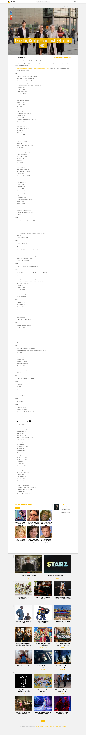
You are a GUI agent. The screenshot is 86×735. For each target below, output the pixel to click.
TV (28, 578)
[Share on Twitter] (11, 14)
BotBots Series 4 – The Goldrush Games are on (43, 690)
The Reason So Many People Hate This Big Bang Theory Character (33, 523)
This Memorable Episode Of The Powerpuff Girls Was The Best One (20, 523)
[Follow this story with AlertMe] (11, 19)
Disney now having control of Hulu (24, 68)
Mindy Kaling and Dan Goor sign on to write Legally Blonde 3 (23, 712)
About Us (41, 726)
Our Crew (37, 726)
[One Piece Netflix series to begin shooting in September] (43, 634)
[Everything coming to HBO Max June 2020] (23, 612)
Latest (43, 721)
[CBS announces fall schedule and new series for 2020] (62, 681)
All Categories (63, 726)
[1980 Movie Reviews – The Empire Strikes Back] (62, 657)
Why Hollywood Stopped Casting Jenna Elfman (20, 539)
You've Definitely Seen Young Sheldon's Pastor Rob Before (33, 540)
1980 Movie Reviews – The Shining (23, 666)
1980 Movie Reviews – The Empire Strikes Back (62, 666)
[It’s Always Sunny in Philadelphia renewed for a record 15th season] (23, 634)
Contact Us (46, 726)
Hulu (55, 57)
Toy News (43, 693)
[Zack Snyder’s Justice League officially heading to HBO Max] (23, 681)
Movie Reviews (62, 669)
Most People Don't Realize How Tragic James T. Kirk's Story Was (46, 540)
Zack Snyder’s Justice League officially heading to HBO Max (23, 690)
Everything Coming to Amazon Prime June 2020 (43, 598)
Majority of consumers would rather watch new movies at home (63, 644)
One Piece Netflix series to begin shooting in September (43, 644)
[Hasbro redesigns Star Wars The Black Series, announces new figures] (62, 588)
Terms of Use (58, 726)
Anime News (41, 647)
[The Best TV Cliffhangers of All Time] (28, 564)
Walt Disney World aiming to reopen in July (62, 622)
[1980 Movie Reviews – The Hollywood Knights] (23, 588)
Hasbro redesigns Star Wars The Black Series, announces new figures (63, 598)
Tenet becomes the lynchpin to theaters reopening (62, 712)
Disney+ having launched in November (41, 68)
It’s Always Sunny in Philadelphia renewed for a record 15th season (23, 644)
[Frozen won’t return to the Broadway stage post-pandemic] (43, 703)
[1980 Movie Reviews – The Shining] (23, 657)
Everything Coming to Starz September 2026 (58, 575)
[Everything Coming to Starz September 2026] (57, 564)
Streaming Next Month (62, 57)
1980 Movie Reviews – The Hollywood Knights (23, 598)
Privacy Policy (52, 726)
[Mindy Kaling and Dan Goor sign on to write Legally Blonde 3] (23, 703)
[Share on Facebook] (11, 12)
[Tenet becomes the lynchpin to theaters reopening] (62, 703)
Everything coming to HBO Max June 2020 (23, 622)
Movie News (63, 647)
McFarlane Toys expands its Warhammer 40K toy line (43, 622)
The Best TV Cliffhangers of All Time (28, 575)
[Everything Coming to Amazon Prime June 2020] (43, 588)
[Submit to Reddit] (11, 16)
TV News (69, 57)
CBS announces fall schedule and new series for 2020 (62, 690)
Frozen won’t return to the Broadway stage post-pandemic (43, 712)
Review (17, 582)
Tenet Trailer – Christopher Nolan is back (43, 666)
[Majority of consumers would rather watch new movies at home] (62, 634)
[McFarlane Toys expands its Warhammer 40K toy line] (43, 612)
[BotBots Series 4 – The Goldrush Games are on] (43, 681)
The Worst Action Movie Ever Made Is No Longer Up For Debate (46, 523)
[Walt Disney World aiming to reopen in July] (62, 612)
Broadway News (43, 715)
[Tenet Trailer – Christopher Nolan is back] (43, 657)
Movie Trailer (38, 651)
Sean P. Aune (63, 505)
